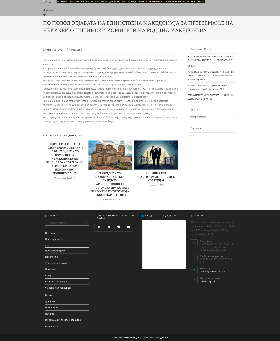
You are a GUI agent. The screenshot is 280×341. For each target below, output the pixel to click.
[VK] (118, 227)
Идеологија (51, 256)
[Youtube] (128, 227)
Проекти (50, 313)
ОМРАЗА (192, 65)
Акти (47, 245)
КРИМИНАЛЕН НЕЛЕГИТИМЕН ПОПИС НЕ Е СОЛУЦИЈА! (156, 177)
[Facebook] (108, 227)
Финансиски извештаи (58, 287)
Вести (48, 295)
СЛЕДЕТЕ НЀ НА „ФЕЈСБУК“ (161, 215)
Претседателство (54, 239)
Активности (51, 326)
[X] (98, 227)
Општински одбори (56, 281)
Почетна (50, 233)
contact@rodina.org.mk (212, 271)
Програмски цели (55, 250)
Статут (48, 275)
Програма (50, 269)
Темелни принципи (56, 263)
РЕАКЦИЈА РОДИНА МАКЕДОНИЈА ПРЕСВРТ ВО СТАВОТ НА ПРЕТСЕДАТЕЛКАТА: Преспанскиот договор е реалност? (211, 75)
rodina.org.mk (207, 281)
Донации (50, 301)
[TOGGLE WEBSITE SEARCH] (203, 1)
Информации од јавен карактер (63, 319)
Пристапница (52, 307)
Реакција (76, 49)
